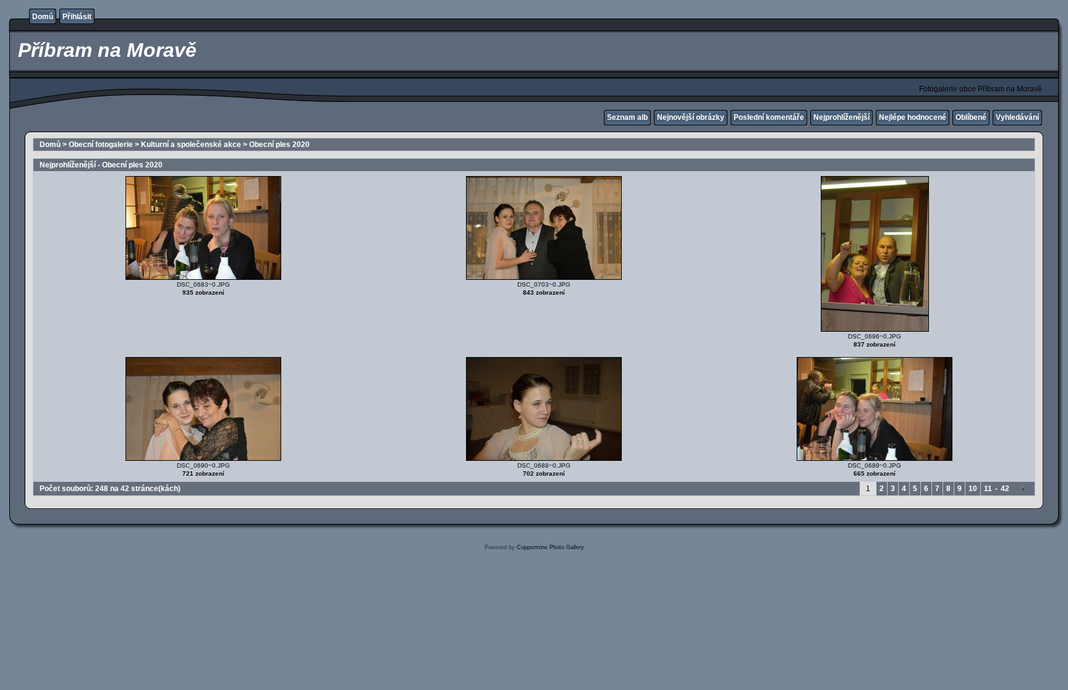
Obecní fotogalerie (101, 144)
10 (972, 488)
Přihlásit (76, 16)
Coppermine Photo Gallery (550, 547)
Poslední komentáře (769, 117)
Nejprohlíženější (841, 117)
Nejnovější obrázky (690, 117)
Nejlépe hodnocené (912, 117)
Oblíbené (971, 117)
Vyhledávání (1017, 117)
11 (988, 488)
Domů (42, 16)
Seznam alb (627, 117)
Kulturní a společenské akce (191, 144)
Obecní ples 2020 (279, 144)
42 (1005, 488)
